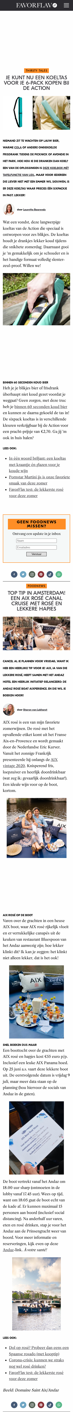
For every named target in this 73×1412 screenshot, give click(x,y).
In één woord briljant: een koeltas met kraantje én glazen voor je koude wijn (37, 464)
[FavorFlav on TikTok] (50, 576)
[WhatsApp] (58, 576)
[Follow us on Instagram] (32, 576)
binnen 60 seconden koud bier (40, 407)
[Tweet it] (23, 576)
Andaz (8, 1250)
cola (18, 147)
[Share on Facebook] (14, 576)
